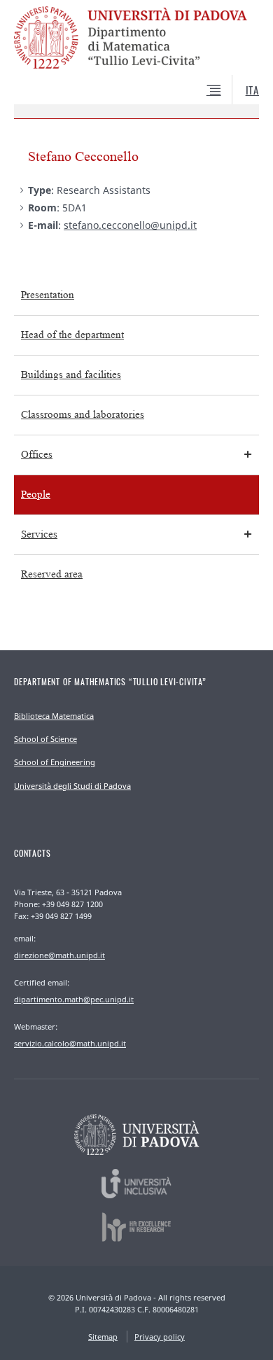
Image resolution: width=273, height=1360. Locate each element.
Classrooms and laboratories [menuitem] (82, 415)
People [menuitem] (35, 494)
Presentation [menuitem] (47, 295)
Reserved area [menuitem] (52, 574)
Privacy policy (159, 1336)
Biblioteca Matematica (54, 715)
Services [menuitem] (39, 534)
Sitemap (103, 1336)
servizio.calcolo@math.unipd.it (70, 1043)
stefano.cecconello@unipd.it (130, 225)
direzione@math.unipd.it (59, 955)
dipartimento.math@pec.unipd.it (74, 999)
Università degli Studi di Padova (72, 785)
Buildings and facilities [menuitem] (71, 375)
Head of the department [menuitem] (72, 335)
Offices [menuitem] (36, 455)
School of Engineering (54, 762)
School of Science (45, 739)
